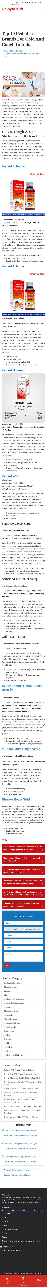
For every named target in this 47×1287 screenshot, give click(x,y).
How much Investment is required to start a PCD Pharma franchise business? (21, 1101)
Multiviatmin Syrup (11, 1011)
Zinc (5, 995)
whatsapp (23, 1285)
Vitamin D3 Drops (10, 1019)
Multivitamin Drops (11, 987)
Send (7, 965)
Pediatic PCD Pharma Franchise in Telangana (20, 1135)
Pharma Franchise (16, 51)
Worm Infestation (10, 1027)
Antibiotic (7, 1043)
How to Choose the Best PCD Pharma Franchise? (22, 1078)
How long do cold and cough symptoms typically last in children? (22, 859)
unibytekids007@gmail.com (31, 2)
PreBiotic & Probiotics (12, 983)
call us (8, 1284)
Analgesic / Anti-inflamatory (14, 1055)
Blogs (5, 1233)
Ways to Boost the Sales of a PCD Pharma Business (23, 1106)
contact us (39, 1283)
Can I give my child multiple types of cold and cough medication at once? (21, 904)
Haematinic (8, 1039)
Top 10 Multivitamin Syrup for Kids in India (20, 1162)
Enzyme (7, 991)
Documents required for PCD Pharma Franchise (21, 1117)
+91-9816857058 (15, 4)
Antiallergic (8, 1015)
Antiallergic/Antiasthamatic (14, 1003)
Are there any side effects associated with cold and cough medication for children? (22, 870)
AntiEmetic (8, 1051)
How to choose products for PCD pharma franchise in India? (23, 1083)
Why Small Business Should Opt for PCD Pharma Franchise (22, 1111)
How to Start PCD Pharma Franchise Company (21, 1074)
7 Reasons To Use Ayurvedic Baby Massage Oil (21, 1149)
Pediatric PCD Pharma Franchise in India (19, 1070)
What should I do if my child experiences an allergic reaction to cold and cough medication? (23, 882)
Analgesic (7, 1035)
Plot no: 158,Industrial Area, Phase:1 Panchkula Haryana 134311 (23, 1241)
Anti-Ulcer (8, 1047)
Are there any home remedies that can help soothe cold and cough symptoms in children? (22, 848)
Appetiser (7, 1007)
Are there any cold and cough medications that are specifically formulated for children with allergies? (22, 893)
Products (6, 1225)
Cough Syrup (9, 1031)
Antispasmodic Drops (12, 1023)
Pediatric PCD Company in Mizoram (17, 1175)
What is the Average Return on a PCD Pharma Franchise (21, 1094)
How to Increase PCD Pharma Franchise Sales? (21, 1089)
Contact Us (7, 1221)
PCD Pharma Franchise (11, 1229)
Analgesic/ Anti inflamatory (14, 999)
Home (6, 51)
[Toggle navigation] (44, 9)
